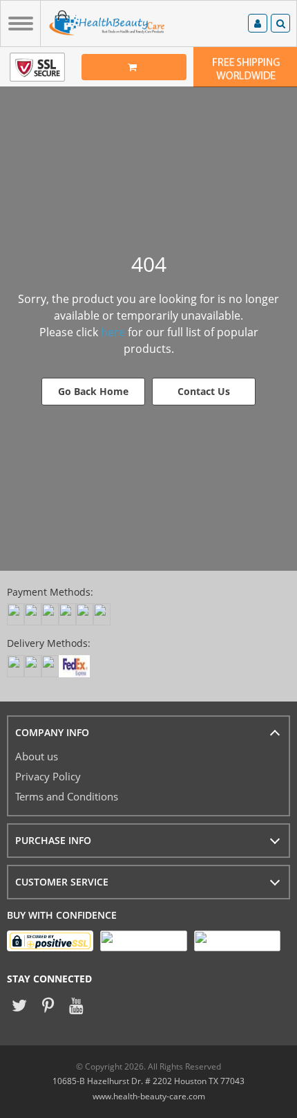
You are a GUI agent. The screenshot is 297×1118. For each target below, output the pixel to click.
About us (36, 756)
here (113, 332)
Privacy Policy (48, 776)
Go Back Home (93, 391)
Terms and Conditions (66, 796)
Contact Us (204, 391)
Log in (257, 25)
